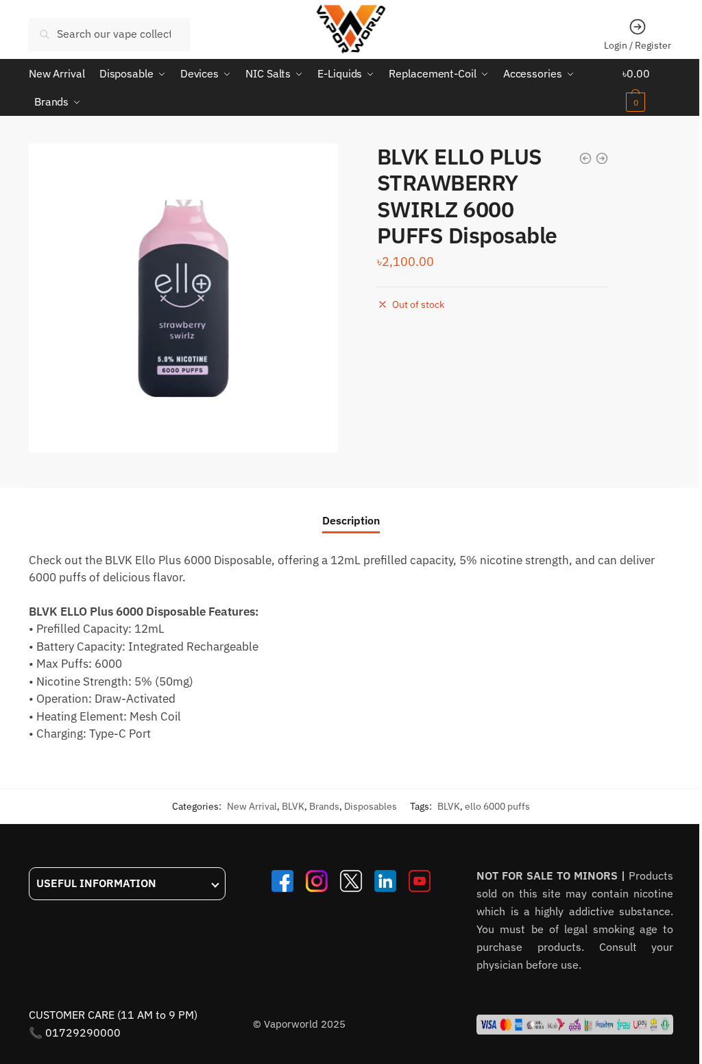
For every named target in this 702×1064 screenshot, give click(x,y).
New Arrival (252, 806)
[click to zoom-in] (183, 297)
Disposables (370, 806)
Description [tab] (351, 520)
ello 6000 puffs (497, 806)
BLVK (293, 806)
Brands (324, 806)
